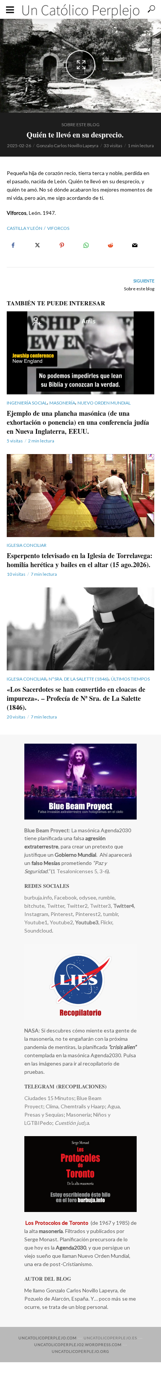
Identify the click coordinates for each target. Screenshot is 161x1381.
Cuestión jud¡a (72, 1123)
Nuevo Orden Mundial (104, 403)
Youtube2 (61, 922)
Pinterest (62, 914)
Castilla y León (24, 228)
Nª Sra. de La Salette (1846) (79, 679)
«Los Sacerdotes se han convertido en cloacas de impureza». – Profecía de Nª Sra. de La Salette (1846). (76, 698)
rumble (106, 897)
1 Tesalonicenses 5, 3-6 (79, 871)
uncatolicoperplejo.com (47, 1338)
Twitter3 (100, 906)
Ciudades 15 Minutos (49, 1098)
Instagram (36, 914)
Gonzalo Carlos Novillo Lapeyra (67, 145)
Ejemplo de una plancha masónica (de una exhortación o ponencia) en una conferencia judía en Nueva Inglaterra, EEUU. (78, 422)
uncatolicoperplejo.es (110, 1338)
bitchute (34, 906)
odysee (87, 897)
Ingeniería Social (27, 403)
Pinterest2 (88, 914)
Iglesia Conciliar (26, 545)
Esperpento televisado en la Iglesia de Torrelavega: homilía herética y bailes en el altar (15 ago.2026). (79, 560)
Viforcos (58, 228)
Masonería (62, 403)
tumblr (110, 914)
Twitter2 (77, 906)
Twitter (55, 906)
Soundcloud (38, 930)
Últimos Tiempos (130, 679)
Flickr (106, 922)
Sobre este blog (80, 124)
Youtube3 (86, 922)
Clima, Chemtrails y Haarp (75, 1106)
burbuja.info (38, 897)
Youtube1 (36, 922)
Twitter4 (123, 906)
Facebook (65, 897)
